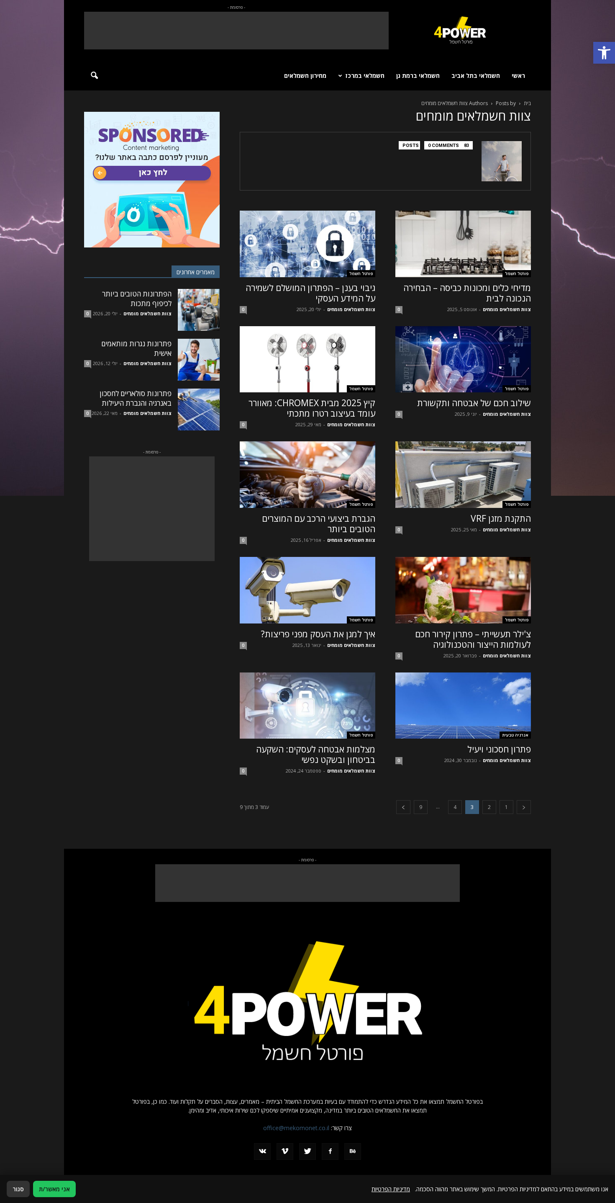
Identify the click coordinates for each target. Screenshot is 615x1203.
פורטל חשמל (516, 273)
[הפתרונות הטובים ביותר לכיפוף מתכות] (199, 310)
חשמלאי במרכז (364, 76)
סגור (18, 1189)
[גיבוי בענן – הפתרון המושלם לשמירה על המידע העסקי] (307, 244)
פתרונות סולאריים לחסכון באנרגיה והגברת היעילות (136, 398)
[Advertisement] (236, 30)
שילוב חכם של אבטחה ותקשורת (474, 403)
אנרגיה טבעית (515, 735)
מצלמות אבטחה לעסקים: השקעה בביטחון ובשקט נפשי (315, 754)
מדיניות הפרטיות (391, 1189)
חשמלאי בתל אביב (475, 76)
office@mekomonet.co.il (296, 1128)
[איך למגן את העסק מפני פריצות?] (307, 590)
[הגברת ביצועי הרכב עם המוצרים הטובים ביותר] (307, 474)
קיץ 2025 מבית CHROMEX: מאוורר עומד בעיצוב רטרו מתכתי (312, 408)
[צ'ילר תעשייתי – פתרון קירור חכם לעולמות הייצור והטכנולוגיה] (463, 590)
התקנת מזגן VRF (501, 518)
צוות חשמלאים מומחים (507, 309)
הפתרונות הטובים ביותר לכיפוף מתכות (137, 298)
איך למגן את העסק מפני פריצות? (318, 634)
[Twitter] (307, 1151)
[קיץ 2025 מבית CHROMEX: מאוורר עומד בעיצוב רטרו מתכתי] (307, 359)
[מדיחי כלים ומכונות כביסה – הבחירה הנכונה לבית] (463, 244)
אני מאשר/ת (54, 1189)
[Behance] (352, 1151)
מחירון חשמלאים (305, 76)
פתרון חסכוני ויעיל (499, 749)
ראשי (518, 76)
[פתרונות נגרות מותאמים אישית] (199, 360)
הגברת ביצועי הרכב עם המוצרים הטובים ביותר (318, 524)
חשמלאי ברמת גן (418, 76)
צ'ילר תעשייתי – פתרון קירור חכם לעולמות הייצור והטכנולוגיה (473, 639)
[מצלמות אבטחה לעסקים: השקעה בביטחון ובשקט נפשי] (307, 705)
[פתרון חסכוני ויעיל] (463, 705)
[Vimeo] (285, 1151)
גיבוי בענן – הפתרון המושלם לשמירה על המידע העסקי (310, 293)
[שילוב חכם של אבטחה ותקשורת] (463, 359)
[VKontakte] (262, 1151)
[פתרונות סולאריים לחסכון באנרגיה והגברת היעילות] (199, 409)
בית (527, 103)
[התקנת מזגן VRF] (463, 474)
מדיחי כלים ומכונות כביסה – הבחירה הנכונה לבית (467, 293)
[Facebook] (330, 1151)
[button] (604, 53)
